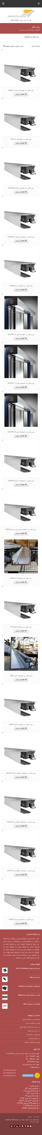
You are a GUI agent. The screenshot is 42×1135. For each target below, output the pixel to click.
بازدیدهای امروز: (33, 1088)
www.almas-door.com (9, 1076)
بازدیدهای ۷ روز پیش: (31, 1098)
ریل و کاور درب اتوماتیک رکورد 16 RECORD (21, 334)
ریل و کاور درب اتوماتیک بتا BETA (21, 139)
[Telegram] (30, 1126)
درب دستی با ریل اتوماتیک (34, 1031)
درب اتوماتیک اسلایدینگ (34, 1038)
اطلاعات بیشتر (20, 94)
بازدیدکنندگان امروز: (32, 1091)
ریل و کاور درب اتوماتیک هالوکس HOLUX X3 (21, 871)
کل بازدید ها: (34, 1105)
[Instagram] (22, 1126)
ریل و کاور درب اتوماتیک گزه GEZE (21, 627)
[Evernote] (25, 1126)
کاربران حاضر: (33, 1086)
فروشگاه (32, 30)
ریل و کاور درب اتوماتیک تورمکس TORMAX (21, 237)
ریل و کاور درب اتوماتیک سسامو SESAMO (21, 481)
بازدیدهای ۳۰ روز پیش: (31, 1101)
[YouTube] (28, 1126)
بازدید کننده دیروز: (32, 1096)
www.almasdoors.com (9, 1073)
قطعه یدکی (27, 30)
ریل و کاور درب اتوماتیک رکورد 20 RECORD (21, 432)
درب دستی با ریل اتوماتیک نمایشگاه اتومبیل (30, 1027)
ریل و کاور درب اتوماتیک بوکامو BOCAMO (21, 188)
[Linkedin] (17, 1126)
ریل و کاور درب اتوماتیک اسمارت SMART (21, 90)
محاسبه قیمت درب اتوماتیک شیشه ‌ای (31, 1019)
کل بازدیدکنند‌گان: (32, 1108)
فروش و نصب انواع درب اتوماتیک (32, 1042)
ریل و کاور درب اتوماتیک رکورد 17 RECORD (21, 383)
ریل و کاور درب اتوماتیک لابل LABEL (21, 676)
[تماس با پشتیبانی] (37, 1075)
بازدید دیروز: (34, 1093)
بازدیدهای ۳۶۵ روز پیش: (30, 1103)
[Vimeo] (19, 1126)
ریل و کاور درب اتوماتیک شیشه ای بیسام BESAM (21, 529)
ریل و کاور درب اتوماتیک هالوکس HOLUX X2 (21, 822)
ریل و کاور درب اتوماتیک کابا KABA (21, 578)
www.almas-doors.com (9, 1070)
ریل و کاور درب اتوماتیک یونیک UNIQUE (21, 919)
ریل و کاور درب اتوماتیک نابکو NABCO (21, 724)
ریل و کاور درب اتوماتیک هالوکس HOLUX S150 (21, 773)
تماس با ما (36, 1117)
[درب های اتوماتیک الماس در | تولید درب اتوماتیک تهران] (21, 17)
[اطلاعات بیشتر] (19, 52)
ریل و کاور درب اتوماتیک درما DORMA (21, 286)
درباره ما (30, 1117)
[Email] (11, 1126)
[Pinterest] (14, 1126)
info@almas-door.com (29, 1065)
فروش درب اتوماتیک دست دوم (33, 1023)
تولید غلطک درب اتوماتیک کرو (33, 1035)
